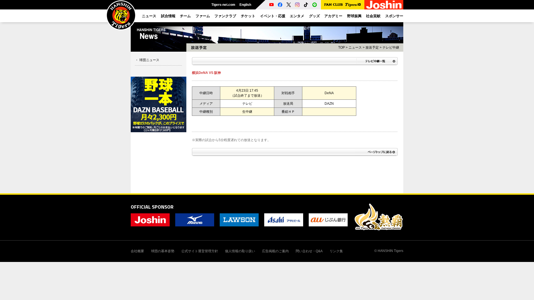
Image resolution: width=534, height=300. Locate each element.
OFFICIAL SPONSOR (152, 207)
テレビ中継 (390, 47)
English (245, 5)
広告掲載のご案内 (275, 251)
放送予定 (372, 47)
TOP (341, 47)
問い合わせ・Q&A (309, 251)
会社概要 (137, 251)
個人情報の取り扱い (240, 251)
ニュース (355, 47)
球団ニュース (149, 60)
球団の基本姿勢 (162, 251)
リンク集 (336, 251)
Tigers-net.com (223, 5)
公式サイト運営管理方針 (199, 251)
